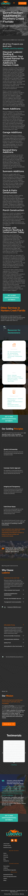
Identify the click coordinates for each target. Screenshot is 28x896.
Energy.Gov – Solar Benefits (13, 354)
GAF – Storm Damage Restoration (14, 351)
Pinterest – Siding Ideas (12, 375)
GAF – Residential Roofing (13, 353)
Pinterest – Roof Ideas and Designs (14, 376)
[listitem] (14, 801)
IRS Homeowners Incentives (13, 404)
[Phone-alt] (15, 840)
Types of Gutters (11, 381)
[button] (14, 3)
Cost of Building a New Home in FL (14, 406)
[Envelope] (12, 840)
